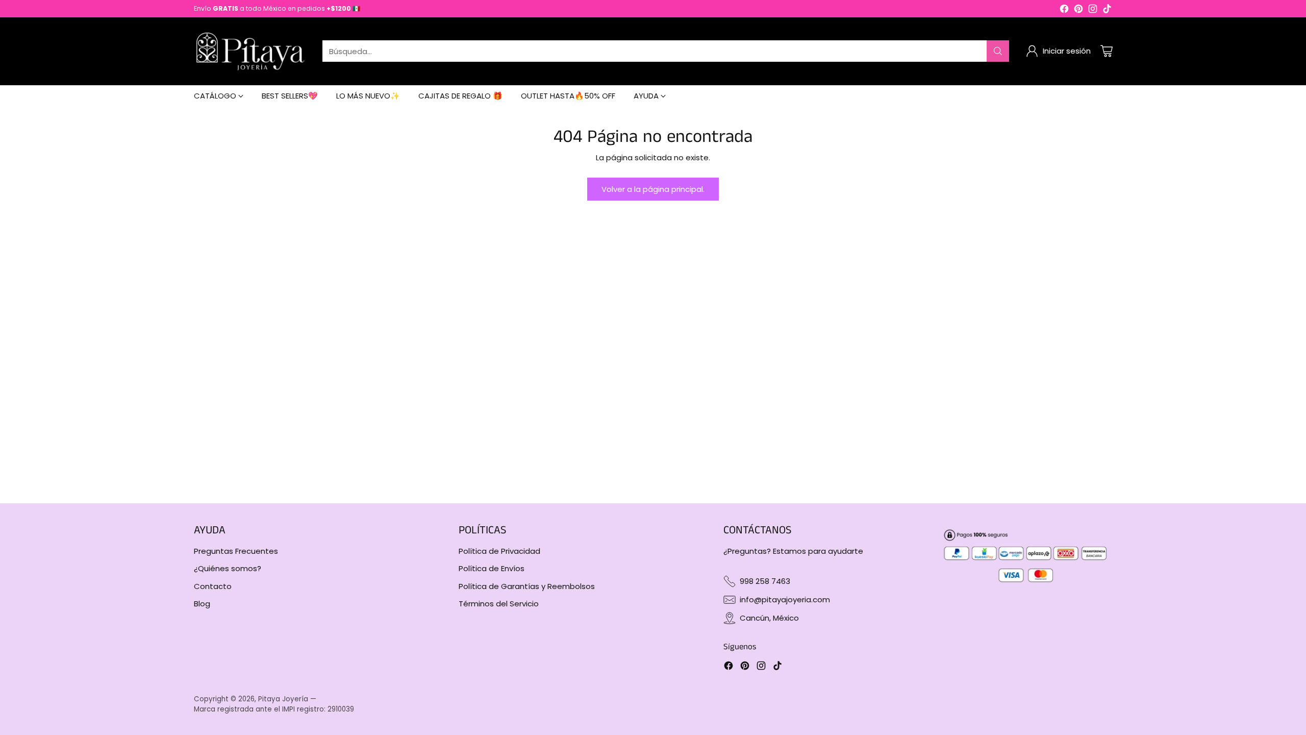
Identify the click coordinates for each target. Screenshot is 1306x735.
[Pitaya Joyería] (250, 51)
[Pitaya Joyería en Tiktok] (1107, 10)
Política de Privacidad (499, 551)
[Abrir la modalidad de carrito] (1106, 51)
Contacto (213, 586)
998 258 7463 (765, 581)
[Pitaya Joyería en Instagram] (1093, 10)
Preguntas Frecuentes (236, 551)
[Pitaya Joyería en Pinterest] (1078, 10)
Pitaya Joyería (283, 699)
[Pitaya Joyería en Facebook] (1064, 10)
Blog (202, 603)
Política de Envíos (491, 568)
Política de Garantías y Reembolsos (527, 586)
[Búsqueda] (998, 51)
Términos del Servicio (499, 603)
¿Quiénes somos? (227, 568)
